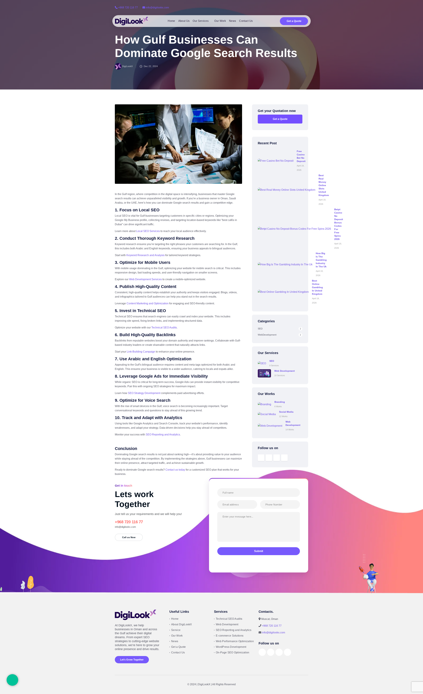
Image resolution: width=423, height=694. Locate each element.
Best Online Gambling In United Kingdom (317, 287)
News (232, 20)
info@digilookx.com (157, 7)
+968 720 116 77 (127, 7)
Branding (279, 402)
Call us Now (128, 537)
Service (175, 630)
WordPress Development (231, 646)
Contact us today (175, 469)
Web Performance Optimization (235, 641)
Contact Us (246, 20)
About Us (184, 20)
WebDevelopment (279, 335)
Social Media (286, 411)
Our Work (220, 20)
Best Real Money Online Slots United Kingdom (324, 185)
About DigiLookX (181, 624)
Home (171, 20)
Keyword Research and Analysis (145, 255)
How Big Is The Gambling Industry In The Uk (321, 260)
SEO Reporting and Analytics (163, 434)
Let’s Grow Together (132, 659)
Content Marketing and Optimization (148, 303)
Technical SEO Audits (164, 327)
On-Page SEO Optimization (232, 652)
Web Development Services (145, 279)
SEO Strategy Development (144, 393)
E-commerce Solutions (229, 635)
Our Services (201, 20)
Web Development (284, 371)
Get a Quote (294, 21)
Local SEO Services (148, 231)
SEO (279, 329)
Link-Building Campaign (141, 351)
